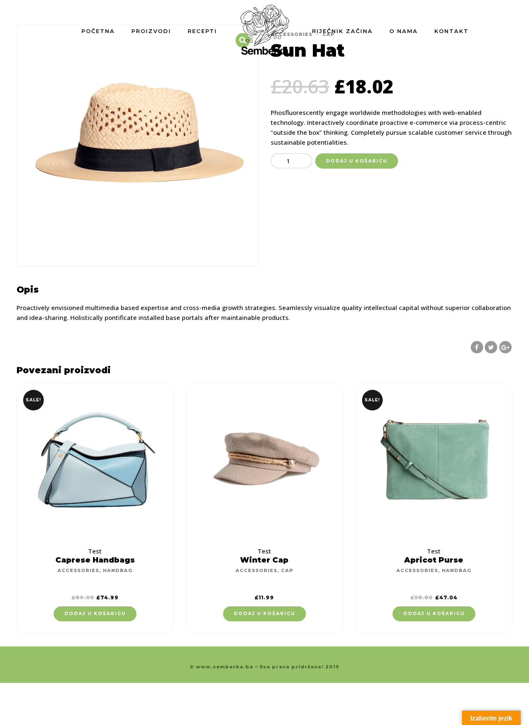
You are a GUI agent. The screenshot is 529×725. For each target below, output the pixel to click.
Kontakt (451, 31)
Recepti (202, 31)
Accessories (78, 570)
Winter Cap (264, 560)
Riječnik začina (342, 31)
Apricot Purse (433, 560)
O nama (403, 31)
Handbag (118, 570)
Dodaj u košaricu (356, 161)
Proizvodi (151, 31)
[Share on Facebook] (477, 347)
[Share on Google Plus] (505, 347)
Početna (98, 31)
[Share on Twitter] (491, 347)
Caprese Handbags (95, 560)
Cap (287, 570)
